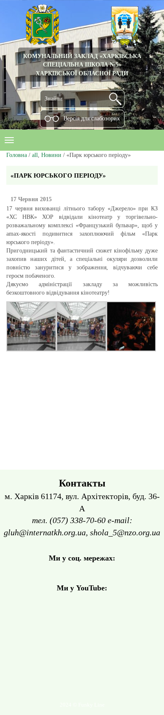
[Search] (115, 99)
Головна (16, 155)
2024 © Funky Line (82, 705)
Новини (51, 155)
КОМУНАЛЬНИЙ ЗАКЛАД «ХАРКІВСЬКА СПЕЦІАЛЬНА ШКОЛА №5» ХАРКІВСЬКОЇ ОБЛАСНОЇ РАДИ (82, 65)
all (35, 155)
